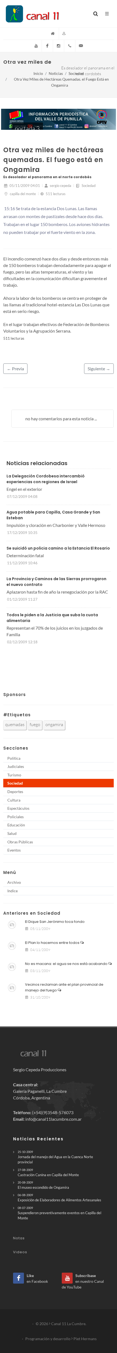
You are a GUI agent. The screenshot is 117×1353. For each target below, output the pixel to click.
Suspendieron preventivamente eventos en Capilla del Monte (59, 1213)
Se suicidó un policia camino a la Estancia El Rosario (58, 548)
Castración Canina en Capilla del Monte (48, 1172)
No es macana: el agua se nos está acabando (66, 963)
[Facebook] (47, 46)
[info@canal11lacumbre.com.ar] (80, 46)
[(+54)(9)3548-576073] (69, 46)
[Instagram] (58, 46)
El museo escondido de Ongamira (43, 1185)
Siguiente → (99, 368)
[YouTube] (36, 46)
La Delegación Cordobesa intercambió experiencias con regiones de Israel (46, 479)
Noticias (56, 73)
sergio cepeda (60, 185)
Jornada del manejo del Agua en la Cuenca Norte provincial (55, 1157)
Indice (12, 890)
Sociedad (76, 73)
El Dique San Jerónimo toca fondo (55, 921)
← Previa (15, 368)
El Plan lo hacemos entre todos (52, 942)
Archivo (14, 882)
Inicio (38, 73)
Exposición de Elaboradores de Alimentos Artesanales (59, 1197)
